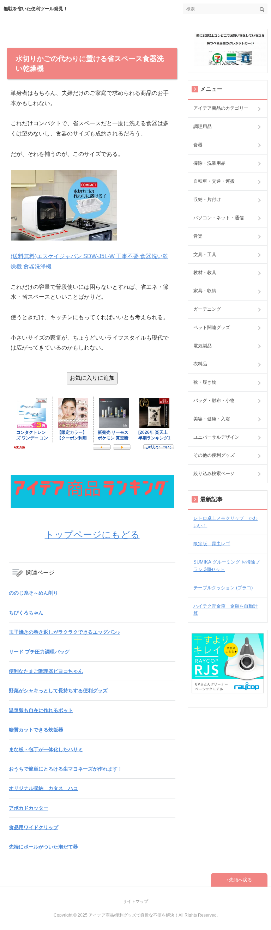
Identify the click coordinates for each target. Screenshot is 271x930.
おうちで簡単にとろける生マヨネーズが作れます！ (65, 769)
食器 (198, 144)
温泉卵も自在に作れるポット (41, 710)
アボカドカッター (28, 808)
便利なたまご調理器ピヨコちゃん (46, 671)
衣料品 (200, 363)
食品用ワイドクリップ (33, 827)
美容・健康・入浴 (211, 418)
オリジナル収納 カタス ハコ (43, 788)
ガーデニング (207, 309)
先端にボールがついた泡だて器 (43, 847)
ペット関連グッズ (211, 327)
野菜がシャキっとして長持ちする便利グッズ (58, 690)
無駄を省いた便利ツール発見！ (36, 8)
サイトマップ (135, 901)
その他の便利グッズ (214, 455)
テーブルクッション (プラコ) (223, 587)
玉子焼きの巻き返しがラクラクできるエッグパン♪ (64, 632)
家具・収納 (204, 290)
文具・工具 (204, 254)
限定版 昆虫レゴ (211, 543)
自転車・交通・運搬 (214, 181)
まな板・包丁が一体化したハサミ (46, 749)
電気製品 (202, 345)
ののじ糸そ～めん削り (33, 593)
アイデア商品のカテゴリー (220, 108)
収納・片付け (207, 199)
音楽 (198, 236)
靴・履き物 (204, 382)
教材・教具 (204, 272)
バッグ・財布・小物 (214, 400)
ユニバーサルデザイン (216, 437)
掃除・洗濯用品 (209, 163)
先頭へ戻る (240, 879)
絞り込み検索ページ (214, 473)
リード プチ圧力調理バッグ (39, 652)
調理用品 (202, 126)
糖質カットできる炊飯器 (36, 730)
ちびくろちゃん (26, 612)
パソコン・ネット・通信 (218, 217)
